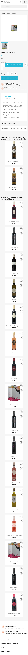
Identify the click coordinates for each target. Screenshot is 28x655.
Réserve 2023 (14, 378)
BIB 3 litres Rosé (14, 404)
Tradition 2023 (14, 430)
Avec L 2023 (14, 456)
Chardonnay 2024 (14, 187)
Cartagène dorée (14, 352)
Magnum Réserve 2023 (14, 613)
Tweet (11, 73)
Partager (7, 73)
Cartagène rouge (14, 221)
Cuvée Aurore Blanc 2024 (14, 161)
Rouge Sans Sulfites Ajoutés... (14, 326)
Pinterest (15, 73)
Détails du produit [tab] (10, 99)
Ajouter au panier (14, 65)
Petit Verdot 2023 (14, 587)
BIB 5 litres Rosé (14, 561)
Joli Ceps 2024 (14, 273)
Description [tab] (7, 96)
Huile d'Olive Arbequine (14, 509)
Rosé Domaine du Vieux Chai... (14, 535)
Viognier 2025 (14, 299)
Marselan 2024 (14, 247)
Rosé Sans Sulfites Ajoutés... (14, 482)
